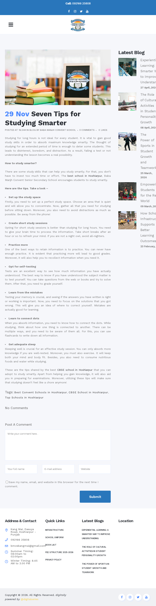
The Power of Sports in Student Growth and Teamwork (95, 568)
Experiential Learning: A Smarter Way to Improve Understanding (96, 534)
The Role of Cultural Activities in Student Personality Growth (94, 551)
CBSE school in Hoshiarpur (74, 369)
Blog (32, 130)
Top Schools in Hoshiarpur (24, 397)
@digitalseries (29, 599)
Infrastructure (54, 530)
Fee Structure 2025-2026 (59, 552)
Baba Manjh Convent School (58, 130)
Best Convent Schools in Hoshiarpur (40, 392)
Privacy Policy (53, 559)
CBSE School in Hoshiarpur (88, 392)
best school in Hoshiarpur (85, 175)
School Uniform (54, 537)
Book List (50, 544)
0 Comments (87, 130)
